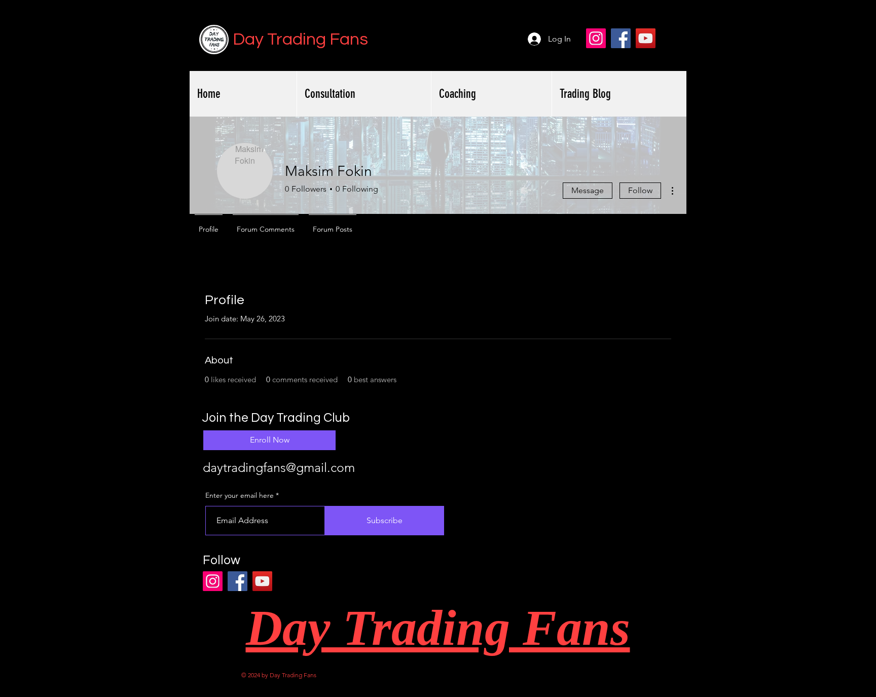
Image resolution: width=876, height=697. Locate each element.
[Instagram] (596, 38)
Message (587, 190)
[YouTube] (645, 38)
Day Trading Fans (300, 39)
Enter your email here (239, 495)
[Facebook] (621, 38)
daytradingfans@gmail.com (279, 467)
